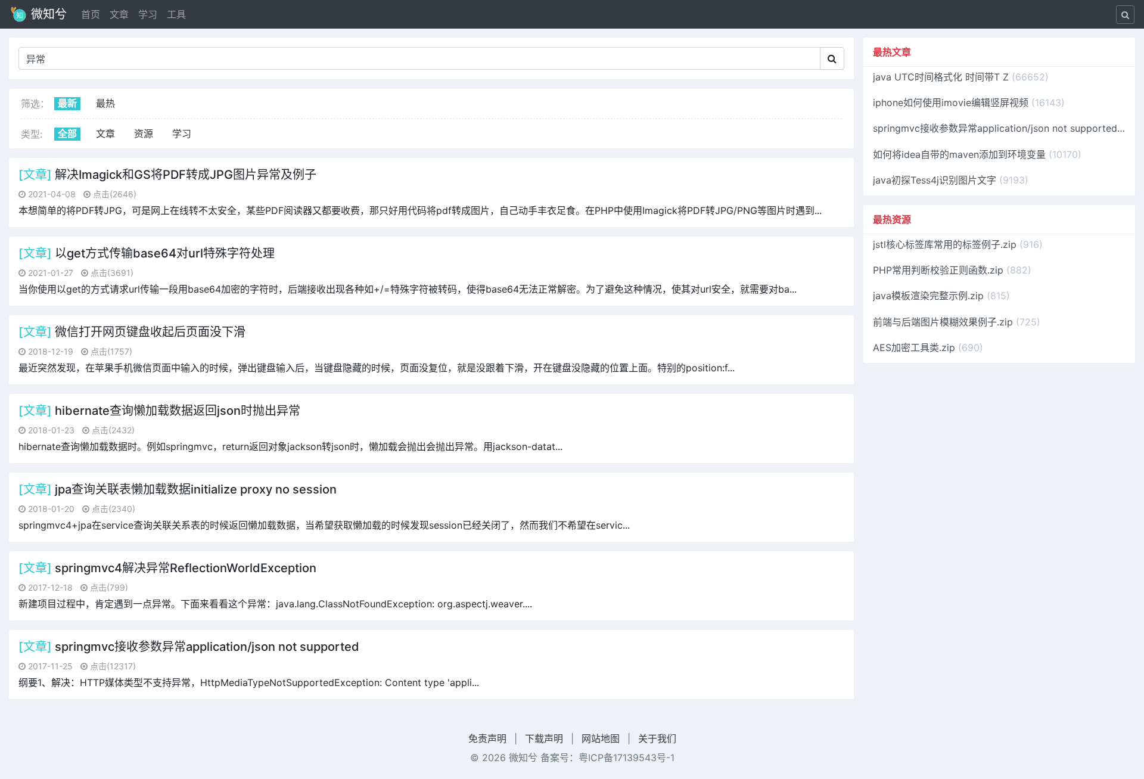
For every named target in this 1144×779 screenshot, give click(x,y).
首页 (90, 14)
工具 (176, 14)
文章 (119, 14)
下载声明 (544, 738)
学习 (147, 14)
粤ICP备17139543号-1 (626, 758)
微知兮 (47, 14)
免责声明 (487, 738)
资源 (143, 133)
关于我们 (657, 738)
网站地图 (601, 738)
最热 (105, 103)
